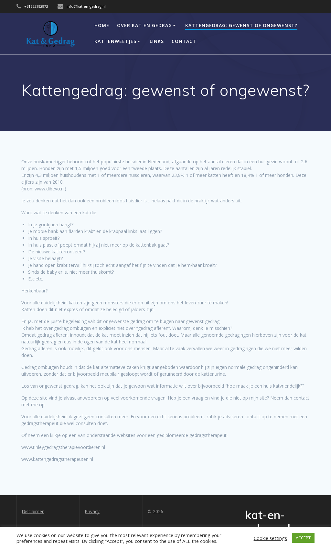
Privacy (92, 511)
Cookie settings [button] (270, 538)
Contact (184, 41)
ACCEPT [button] (303, 538)
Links (157, 41)
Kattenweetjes (115, 41)
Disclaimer (33, 511)
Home (101, 25)
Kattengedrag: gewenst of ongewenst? (241, 25)
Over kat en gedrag (144, 25)
